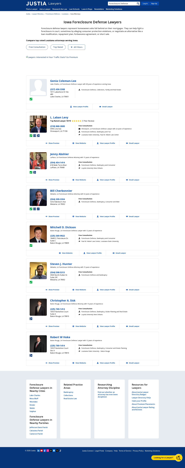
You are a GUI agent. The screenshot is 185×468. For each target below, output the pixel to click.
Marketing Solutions (114, 9)
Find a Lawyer (31, 9)
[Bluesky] (54, 450)
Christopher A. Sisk (62, 300)
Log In (145, 3)
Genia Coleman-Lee (63, 81)
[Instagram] (47, 450)
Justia (28, 14)
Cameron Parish (36, 434)
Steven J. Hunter (61, 264)
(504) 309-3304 (57, 199)
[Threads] (51, 450)
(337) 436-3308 (57, 89)
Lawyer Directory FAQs (141, 398)
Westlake (33, 402)
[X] (57, 450)
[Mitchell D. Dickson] (38, 233)
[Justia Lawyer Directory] (36, 3)
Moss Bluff (34, 398)
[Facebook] (44, 450)
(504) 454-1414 (57, 162)
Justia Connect (87, 451)
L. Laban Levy (59, 117)
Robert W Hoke (60, 337)
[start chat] (178, 458)
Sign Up (154, 3)
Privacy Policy (138, 451)
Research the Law (59, 9)
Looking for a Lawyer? (163, 457)
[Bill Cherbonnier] (38, 197)
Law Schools (74, 9)
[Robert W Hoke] (38, 343)
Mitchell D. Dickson (63, 227)
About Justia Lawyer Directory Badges (140, 393)
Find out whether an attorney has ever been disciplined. (108, 394)
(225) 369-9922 (57, 235)
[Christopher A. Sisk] (38, 307)
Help (116, 451)
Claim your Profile (139, 401)
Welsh (32, 408)
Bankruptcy (68, 392)
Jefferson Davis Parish (39, 427)
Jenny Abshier (59, 154)
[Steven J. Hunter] (38, 270)
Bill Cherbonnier (61, 190)
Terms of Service (125, 451)
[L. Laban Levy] (38, 124)
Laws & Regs (87, 9)
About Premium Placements (143, 404)
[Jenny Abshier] (38, 160)
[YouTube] (41, 450)
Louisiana (65, 14)
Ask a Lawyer (45, 9)
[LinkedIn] (38, 450)
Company (109, 451)
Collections (68, 395)
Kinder (32, 405)
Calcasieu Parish (36, 430)
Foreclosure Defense (53, 14)
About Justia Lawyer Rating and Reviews (143, 408)
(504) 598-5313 (57, 272)
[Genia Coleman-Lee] (38, 87)
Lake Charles (35, 395)
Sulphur (33, 411)
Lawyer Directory (38, 14)
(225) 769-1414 (57, 309)
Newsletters (99, 9)
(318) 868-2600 (57, 126)
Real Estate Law (70, 398)
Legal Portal (99, 451)
